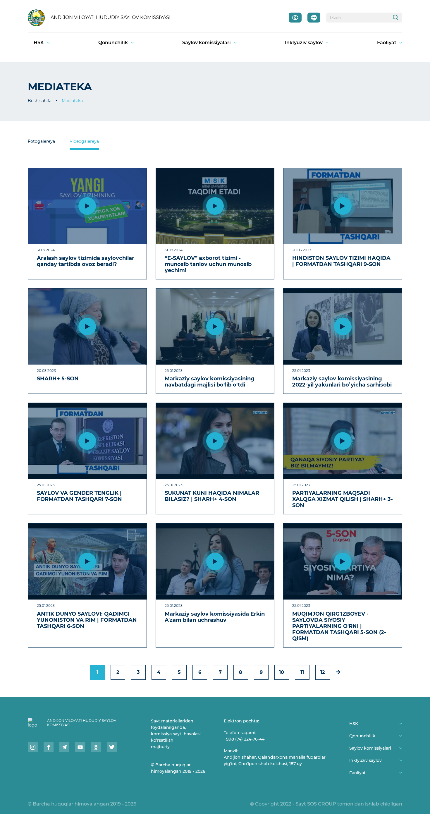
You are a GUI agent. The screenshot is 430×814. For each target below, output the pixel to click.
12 (322, 672)
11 (302, 672)
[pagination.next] (338, 672)
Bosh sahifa (39, 100)
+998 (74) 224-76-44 (244, 739)
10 (281, 672)
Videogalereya (84, 141)
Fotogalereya (41, 141)
